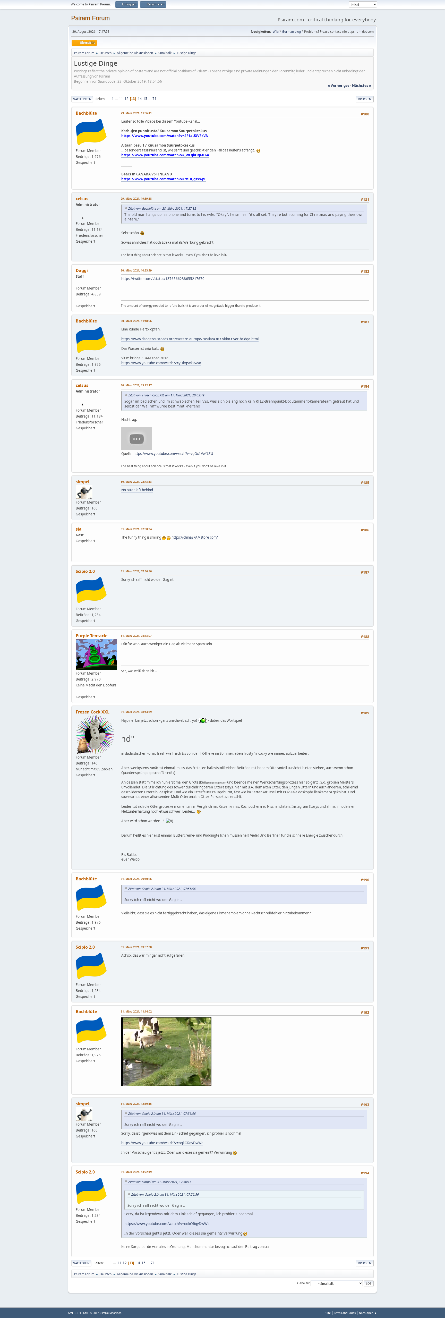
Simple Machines (111, 1312)
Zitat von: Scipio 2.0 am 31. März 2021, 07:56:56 (162, 889)
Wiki (276, 31)
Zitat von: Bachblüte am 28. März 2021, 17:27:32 (162, 208)
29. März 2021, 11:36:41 (136, 113)
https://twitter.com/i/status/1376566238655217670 (162, 278)
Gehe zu (303, 1283)
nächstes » (361, 85)
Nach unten (82, 99)
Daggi (82, 270)
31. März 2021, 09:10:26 (136, 879)
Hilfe (327, 1313)
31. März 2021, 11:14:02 (136, 1011)
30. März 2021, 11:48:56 (136, 321)
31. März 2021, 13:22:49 (136, 1172)
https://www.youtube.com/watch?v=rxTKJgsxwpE (163, 179)
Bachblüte (86, 113)
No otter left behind (137, 490)
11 (121, 98)
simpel (82, 481)
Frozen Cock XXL (92, 712)
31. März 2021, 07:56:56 (136, 571)
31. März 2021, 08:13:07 (136, 635)
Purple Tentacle (91, 636)
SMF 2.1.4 (74, 1312)
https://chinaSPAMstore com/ (195, 537)
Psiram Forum (90, 17)
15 (145, 98)
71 (154, 98)
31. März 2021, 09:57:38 (136, 947)
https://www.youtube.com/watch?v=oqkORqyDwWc (162, 1143)
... (117, 98)
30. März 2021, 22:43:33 (136, 481)
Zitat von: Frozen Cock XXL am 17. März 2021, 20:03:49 (166, 395)
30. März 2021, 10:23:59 (136, 270)
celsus (82, 198)
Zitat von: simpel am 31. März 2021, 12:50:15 (159, 1182)
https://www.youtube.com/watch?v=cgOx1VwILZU (173, 453)
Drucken (364, 99)
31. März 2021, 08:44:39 (136, 712)
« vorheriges (338, 85)
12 (126, 98)
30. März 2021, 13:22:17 (136, 385)
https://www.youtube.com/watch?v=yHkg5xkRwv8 (161, 363)
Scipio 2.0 (85, 571)
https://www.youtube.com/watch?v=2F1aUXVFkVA (164, 135)
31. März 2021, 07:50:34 (136, 529)
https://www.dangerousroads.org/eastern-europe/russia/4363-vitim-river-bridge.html (190, 339)
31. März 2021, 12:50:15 (136, 1104)
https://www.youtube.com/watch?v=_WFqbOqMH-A (165, 155)
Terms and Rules (345, 1313)
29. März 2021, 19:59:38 (136, 198)
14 (140, 98)
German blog (291, 31)
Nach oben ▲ (368, 1313)
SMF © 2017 (91, 1312)
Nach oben (81, 1263)
